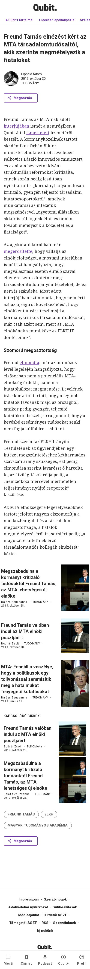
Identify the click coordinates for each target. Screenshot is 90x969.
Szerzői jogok (55, 899)
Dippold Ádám (31, 74)
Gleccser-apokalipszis (56, 20)
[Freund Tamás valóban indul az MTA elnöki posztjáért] (75, 635)
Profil (82, 963)
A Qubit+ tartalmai (19, 20)
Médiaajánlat (28, 915)
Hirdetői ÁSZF (55, 915)
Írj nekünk (45, 931)
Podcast (45, 963)
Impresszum (29, 899)
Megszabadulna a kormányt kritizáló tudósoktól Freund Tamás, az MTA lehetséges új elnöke (29, 583)
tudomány (30, 83)
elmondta (29, 362)
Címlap (26, 963)
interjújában (16, 126)
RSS (45, 923)
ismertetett (37, 132)
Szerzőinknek (64, 923)
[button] (21, 814)
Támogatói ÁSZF (23, 923)
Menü (8, 963)
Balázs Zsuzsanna (14, 602)
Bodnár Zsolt (10, 643)
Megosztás (23, 98)
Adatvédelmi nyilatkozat (28, 907)
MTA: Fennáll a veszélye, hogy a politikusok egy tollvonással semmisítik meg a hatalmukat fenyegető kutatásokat (27, 679)
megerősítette (18, 251)
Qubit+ (63, 963)
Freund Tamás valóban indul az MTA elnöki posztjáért (25, 631)
